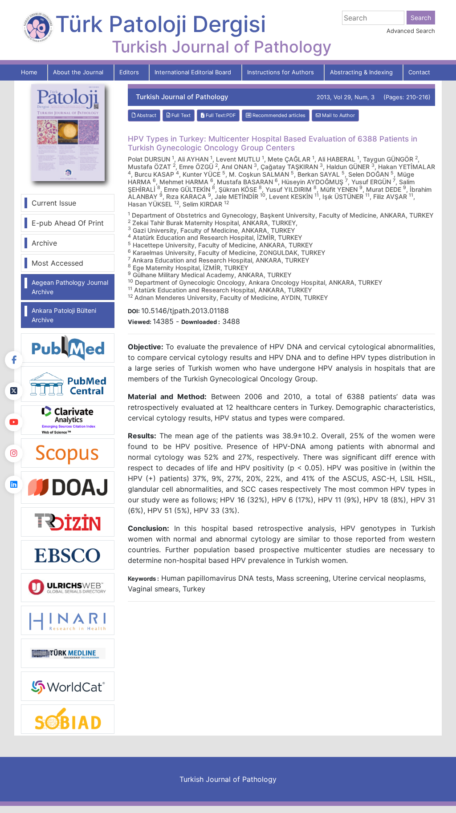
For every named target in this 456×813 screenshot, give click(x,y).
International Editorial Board (193, 72)
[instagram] (14, 453)
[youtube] (14, 422)
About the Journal (78, 72)
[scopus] (67, 452)
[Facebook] (14, 360)
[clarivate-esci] (67, 419)
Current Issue (54, 202)
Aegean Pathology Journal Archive (70, 287)
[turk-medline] (67, 652)
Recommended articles (278, 115)
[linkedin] (14, 484)
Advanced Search (411, 30)
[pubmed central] (67, 383)
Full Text (180, 115)
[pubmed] (67, 347)
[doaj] (67, 486)
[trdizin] (67, 521)
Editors (129, 72)
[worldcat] (67, 685)
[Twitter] (14, 391)
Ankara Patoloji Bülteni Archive (64, 315)
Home (29, 72)
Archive (44, 243)
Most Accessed (57, 263)
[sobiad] (67, 718)
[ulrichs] (67, 586)
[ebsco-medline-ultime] (67, 554)
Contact (419, 72)
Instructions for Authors (280, 72)
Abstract (145, 115)
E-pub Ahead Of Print (68, 222)
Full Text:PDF (220, 115)
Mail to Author (338, 115)
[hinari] (67, 619)
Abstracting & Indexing (361, 72)
